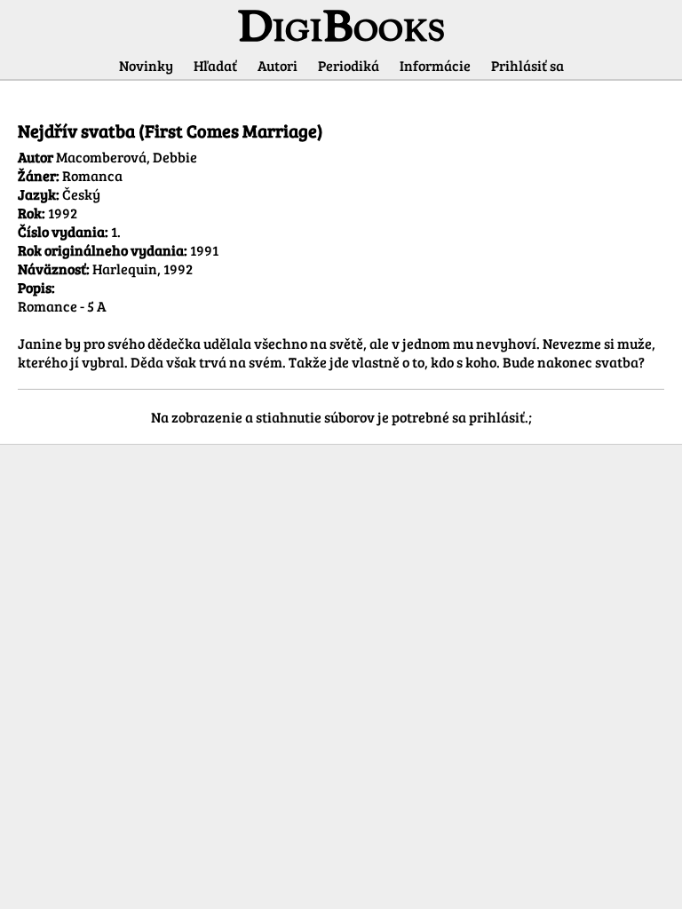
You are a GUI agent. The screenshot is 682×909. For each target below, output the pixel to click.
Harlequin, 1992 (142, 268)
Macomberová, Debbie (126, 156)
